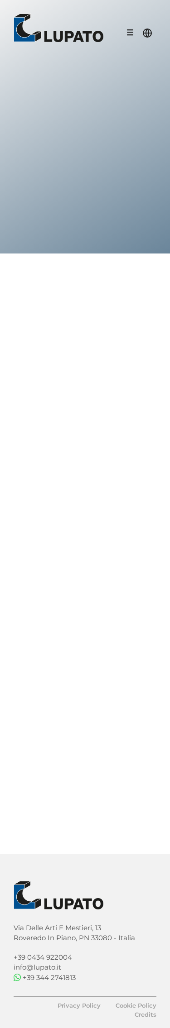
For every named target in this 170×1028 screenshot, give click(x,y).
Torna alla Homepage (80, 280)
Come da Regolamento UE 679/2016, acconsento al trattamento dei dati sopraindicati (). (80, 786)
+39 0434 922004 (43, 957)
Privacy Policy (84, 794)
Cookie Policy (136, 1005)
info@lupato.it (37, 967)
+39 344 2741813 (49, 977)
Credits (145, 1014)
